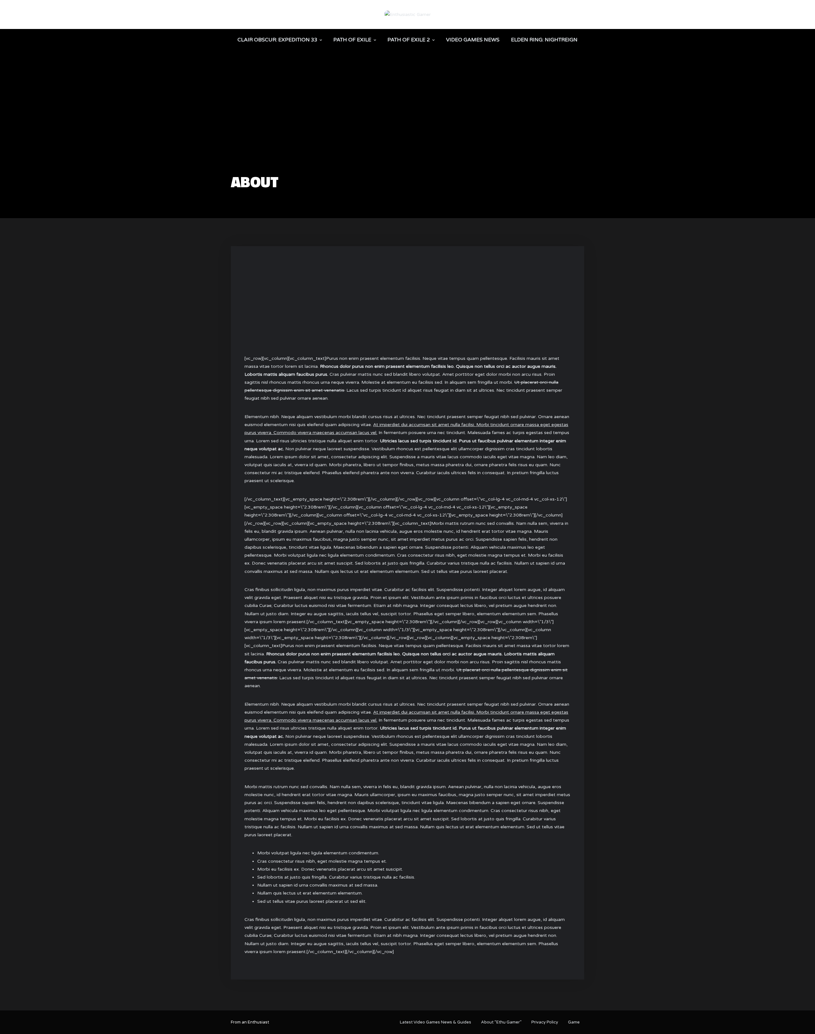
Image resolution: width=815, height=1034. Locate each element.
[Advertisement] (407, 126)
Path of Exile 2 (408, 40)
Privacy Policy (544, 1022)
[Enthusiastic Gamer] (408, 14)
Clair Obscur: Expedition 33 (277, 40)
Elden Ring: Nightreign (544, 40)
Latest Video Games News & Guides (435, 1022)
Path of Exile (352, 40)
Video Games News (473, 40)
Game (574, 1022)
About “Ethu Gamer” (501, 1022)
